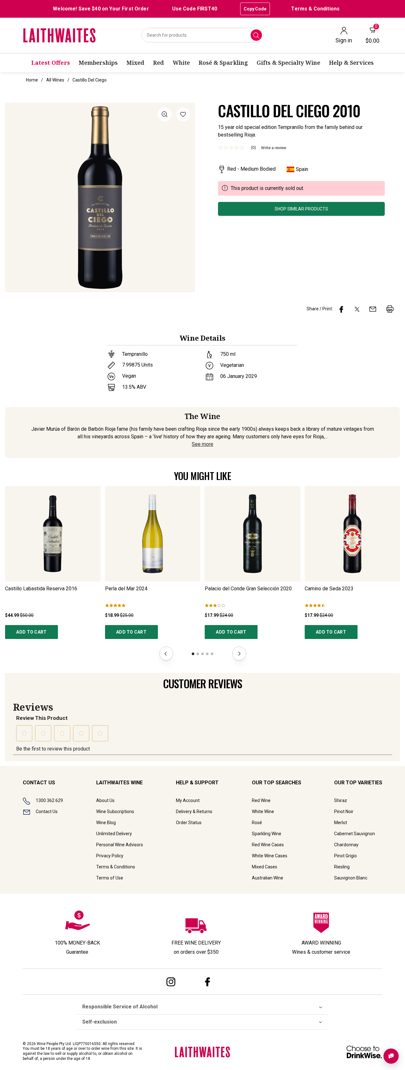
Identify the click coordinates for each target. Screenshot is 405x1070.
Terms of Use (109, 877)
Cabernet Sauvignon (354, 833)
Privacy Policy (109, 855)
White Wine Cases (269, 855)
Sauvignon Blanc (350, 877)
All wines (55, 79)
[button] (183, 115)
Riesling (342, 866)
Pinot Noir (343, 811)
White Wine (263, 811)
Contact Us (47, 811)
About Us (105, 800)
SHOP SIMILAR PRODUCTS (301, 208)
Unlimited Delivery (114, 833)
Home (32, 79)
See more (202, 444)
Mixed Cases (264, 866)
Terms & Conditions (315, 9)
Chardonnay (346, 844)
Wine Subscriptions (115, 811)
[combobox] (202, 35)
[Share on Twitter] (357, 309)
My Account (188, 800)
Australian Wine (267, 877)
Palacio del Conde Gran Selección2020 (248, 589)
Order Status (189, 822)
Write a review (273, 148)
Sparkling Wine (266, 833)
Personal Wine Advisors (119, 844)
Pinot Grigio (345, 855)
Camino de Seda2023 (329, 589)
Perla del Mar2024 (126, 589)
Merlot (340, 822)
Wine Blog (106, 822)
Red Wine (261, 800)
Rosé (257, 822)
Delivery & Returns (194, 811)
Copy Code (255, 8)
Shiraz (340, 800)
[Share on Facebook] (341, 309)
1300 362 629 (49, 800)
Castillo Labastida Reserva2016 (41, 589)
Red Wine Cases (268, 844)
